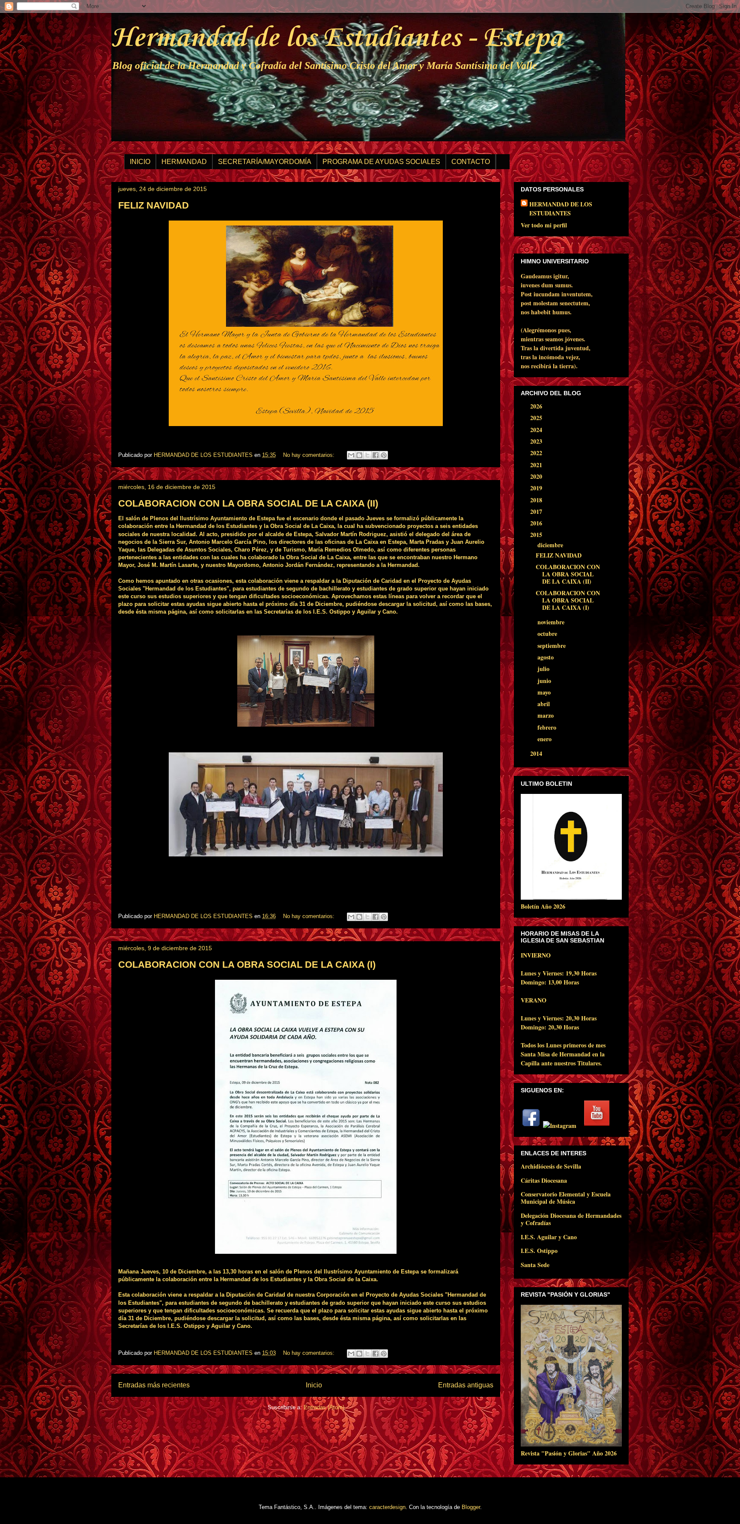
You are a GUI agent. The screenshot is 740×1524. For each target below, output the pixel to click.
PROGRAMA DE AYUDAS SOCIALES (381, 161)
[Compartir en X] (367, 455)
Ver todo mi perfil (544, 225)
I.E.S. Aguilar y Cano (549, 1236)
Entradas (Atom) (324, 1407)
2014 (537, 753)
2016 (537, 523)
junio (545, 680)
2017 (537, 511)
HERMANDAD (184, 161)
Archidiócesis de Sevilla (551, 1166)
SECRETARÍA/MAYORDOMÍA (264, 161)
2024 (537, 429)
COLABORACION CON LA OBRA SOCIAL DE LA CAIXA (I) (247, 964)
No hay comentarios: (309, 455)
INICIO (140, 161)
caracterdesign (387, 1507)
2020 (537, 476)
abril (544, 703)
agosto (546, 657)
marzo (546, 715)
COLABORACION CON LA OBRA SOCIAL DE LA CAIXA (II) (248, 503)
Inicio (314, 1385)
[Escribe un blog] (359, 455)
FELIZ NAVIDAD (153, 205)
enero (545, 738)
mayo (544, 692)
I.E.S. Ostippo (539, 1250)
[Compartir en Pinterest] (383, 455)
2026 (537, 406)
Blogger (471, 1507)
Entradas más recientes (154, 1385)
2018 (537, 499)
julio (544, 668)
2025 (537, 417)
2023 (537, 441)
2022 (537, 452)
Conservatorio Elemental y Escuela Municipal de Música (566, 1198)
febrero (547, 727)
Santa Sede (535, 1264)
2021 (537, 464)
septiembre (552, 645)
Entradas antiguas (465, 1385)
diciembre (551, 544)
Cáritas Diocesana (544, 1180)
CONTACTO (470, 161)
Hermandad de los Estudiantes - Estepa (336, 38)
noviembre (551, 621)
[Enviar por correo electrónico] (351, 455)
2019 (537, 487)
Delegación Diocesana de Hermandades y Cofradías (571, 1219)
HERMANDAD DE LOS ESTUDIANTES (560, 209)
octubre (548, 633)
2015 (537, 534)
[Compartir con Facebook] (375, 455)
